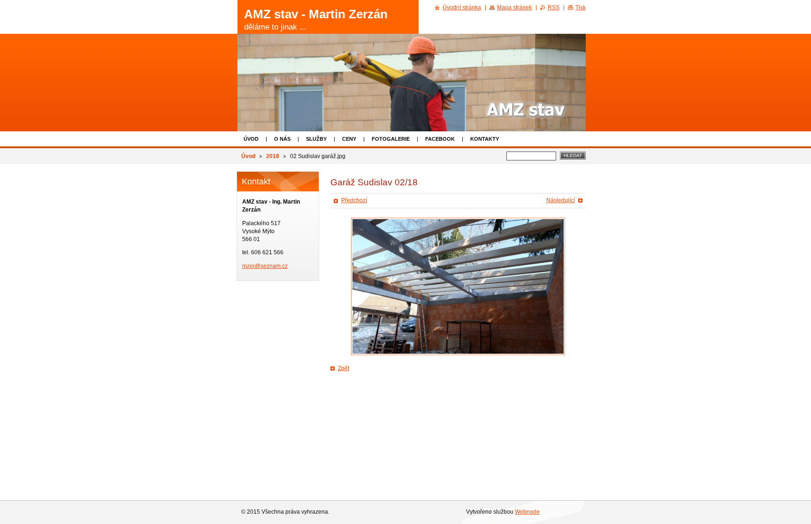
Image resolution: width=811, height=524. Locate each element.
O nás (282, 139)
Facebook (440, 139)
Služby (316, 139)
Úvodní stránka (462, 7)
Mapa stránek (514, 7)
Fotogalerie (391, 139)
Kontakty (484, 139)
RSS (553, 7)
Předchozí (354, 200)
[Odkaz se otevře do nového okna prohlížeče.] (458, 286)
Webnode (527, 512)
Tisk (580, 7)
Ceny (349, 139)
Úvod (251, 139)
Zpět (343, 368)
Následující (560, 200)
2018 (272, 156)
